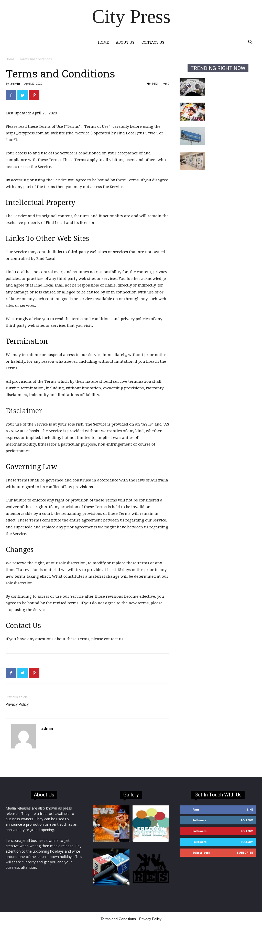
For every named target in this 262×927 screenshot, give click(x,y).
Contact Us (152, 42)
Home (103, 42)
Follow (247, 820)
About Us (125, 42)
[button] (250, 42)
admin (15, 83)
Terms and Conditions (118, 919)
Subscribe (245, 852)
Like (250, 809)
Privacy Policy (17, 704)
